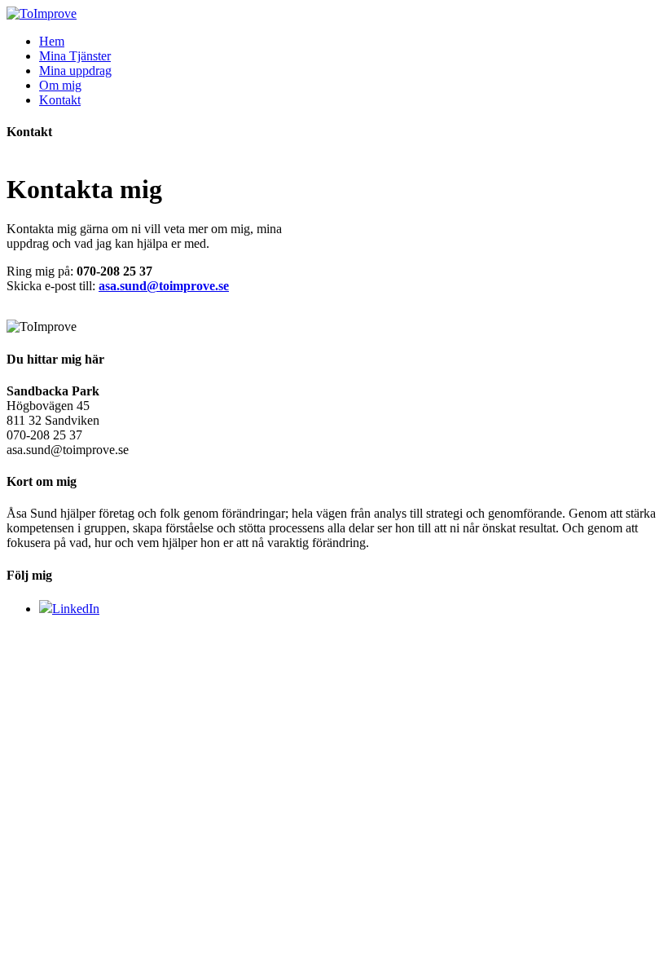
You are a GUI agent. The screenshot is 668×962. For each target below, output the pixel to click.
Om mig (60, 85)
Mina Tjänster (75, 56)
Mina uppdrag (75, 70)
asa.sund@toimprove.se (164, 286)
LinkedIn (75, 609)
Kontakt (60, 100)
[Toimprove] (42, 13)
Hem (51, 41)
